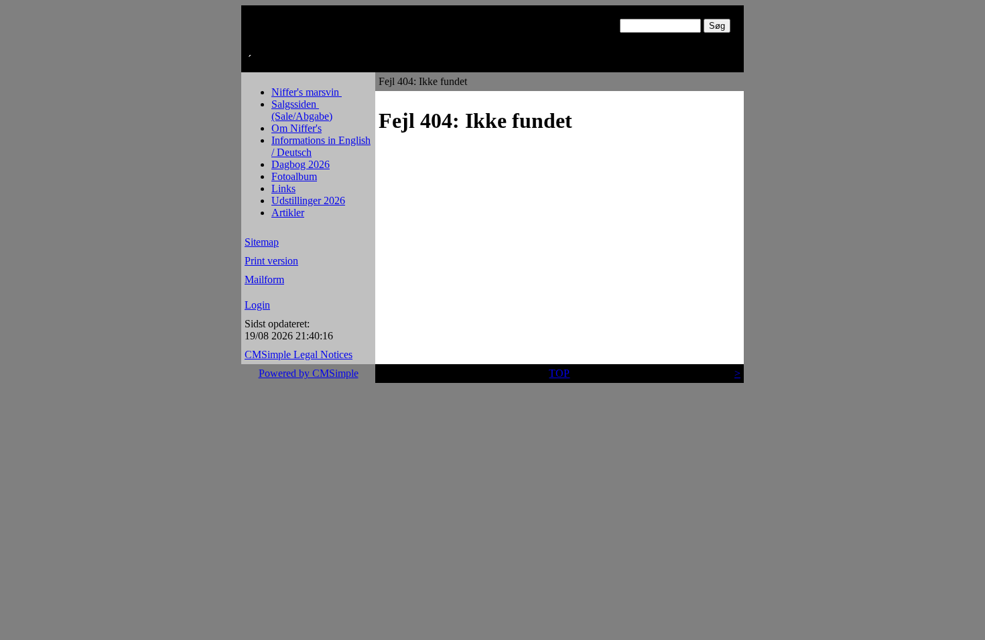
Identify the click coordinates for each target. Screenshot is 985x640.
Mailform (264, 279)
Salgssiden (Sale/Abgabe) (301, 110)
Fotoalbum (294, 176)
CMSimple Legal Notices (298, 354)
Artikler (287, 212)
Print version (271, 260)
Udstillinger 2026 (308, 200)
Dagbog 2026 (300, 164)
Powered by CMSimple (308, 373)
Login (257, 305)
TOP (559, 373)
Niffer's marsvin (306, 92)
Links (283, 188)
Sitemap (262, 242)
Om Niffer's (296, 128)
